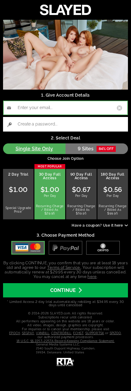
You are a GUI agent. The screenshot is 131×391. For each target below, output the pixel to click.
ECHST (78, 333)
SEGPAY (28, 333)
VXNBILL (42, 333)
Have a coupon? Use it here (97, 225)
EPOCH (14, 333)
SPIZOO (115, 333)
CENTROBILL (61, 333)
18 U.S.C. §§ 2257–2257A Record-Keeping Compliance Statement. (65, 341)
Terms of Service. (64, 267)
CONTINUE (63, 290)
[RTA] (65, 362)
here (92, 276)
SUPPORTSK (94, 333)
